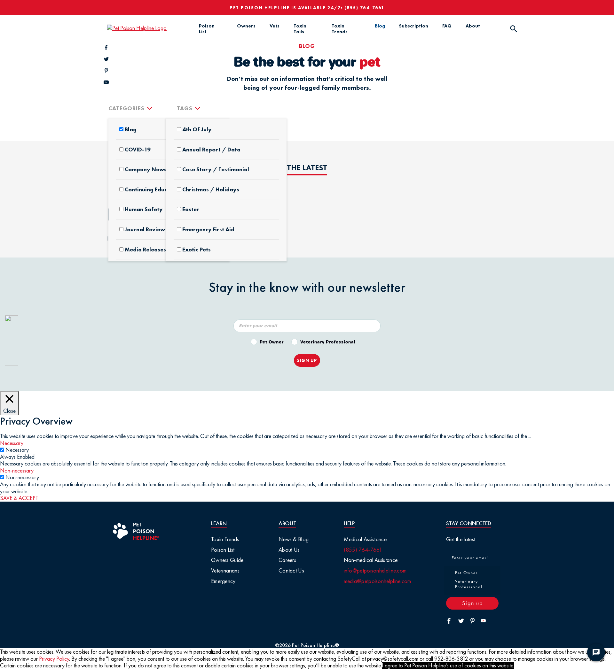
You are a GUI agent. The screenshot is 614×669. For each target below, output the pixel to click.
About (473, 26)
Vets (274, 26)
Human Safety (144, 209)
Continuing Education (153, 189)
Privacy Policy (54, 658)
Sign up (472, 603)
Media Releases (145, 249)
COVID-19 (138, 149)
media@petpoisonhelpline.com (377, 581)
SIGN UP (307, 360)
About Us (289, 549)
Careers (287, 560)
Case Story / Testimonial (215, 169)
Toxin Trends (340, 29)
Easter (190, 209)
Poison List (207, 29)
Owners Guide (227, 560)
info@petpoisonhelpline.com (375, 570)
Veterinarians (225, 570)
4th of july (197, 129)
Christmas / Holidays (210, 189)
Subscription (413, 26)
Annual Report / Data (211, 149)
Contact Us (291, 570)
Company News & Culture (159, 169)
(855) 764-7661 (364, 8)
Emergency (223, 581)
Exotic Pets (196, 249)
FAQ (447, 26)
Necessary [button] (11, 443)
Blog (380, 26)
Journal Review (145, 229)
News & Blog (294, 539)
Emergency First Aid (208, 229)
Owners (246, 26)
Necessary (17, 449)
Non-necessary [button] (17, 470)
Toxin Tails (300, 29)
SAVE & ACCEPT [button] (19, 498)
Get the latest (460, 539)
